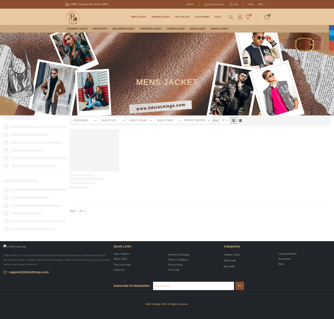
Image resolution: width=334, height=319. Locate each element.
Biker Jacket (197, 29)
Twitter (331, 32)
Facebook (331, 27)
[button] (231, 17)
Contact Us (119, 270)
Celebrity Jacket (77, 29)
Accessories (202, 17)
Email (331, 48)
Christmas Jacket (150, 29)
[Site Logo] (72, 17)
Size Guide (173, 270)
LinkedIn (331, 38)
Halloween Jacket (124, 29)
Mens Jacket (138, 17)
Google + (331, 43)
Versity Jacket (219, 29)
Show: (216, 120)
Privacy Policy (175, 264)
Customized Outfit (287, 253)
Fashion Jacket (176, 29)
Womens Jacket (161, 17)
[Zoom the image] (14, 246)
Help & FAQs (120, 259)
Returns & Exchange (178, 254)
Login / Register (121, 253)
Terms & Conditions (178, 259)
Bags (218, 17)
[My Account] (239, 17)
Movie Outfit (100, 29)
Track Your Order (122, 264)
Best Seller (182, 17)
